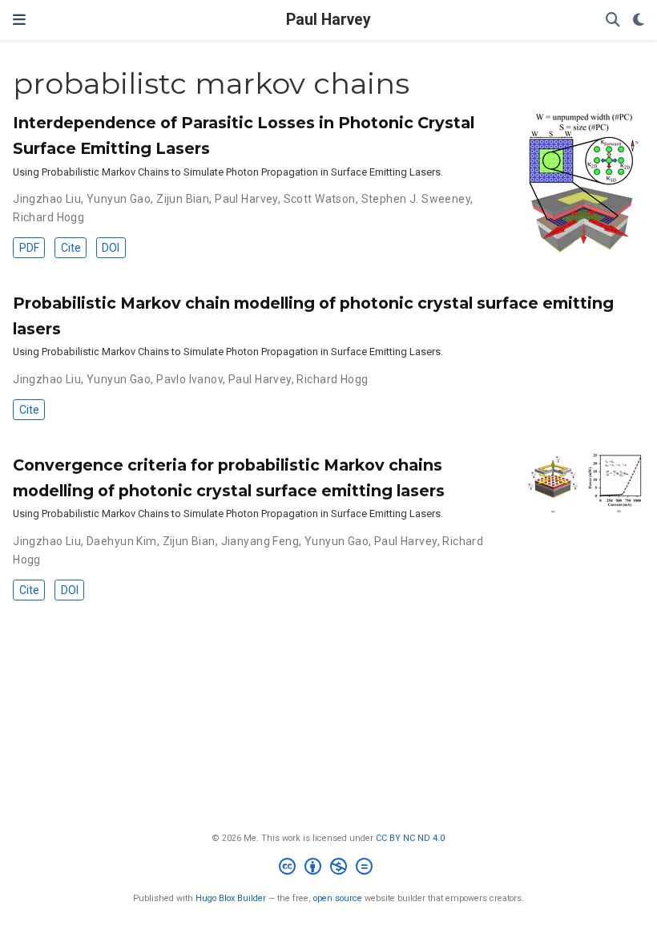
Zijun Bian (182, 198)
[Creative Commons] (329, 869)
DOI (110, 247)
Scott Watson (320, 198)
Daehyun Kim (122, 541)
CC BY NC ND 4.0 (410, 838)
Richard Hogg (48, 217)
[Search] (613, 20)
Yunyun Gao (119, 198)
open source (337, 898)
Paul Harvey (328, 19)
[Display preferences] (638, 20)
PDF (29, 247)
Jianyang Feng (260, 541)
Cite (71, 247)
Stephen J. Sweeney (416, 198)
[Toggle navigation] (19, 19)
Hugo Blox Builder (230, 898)
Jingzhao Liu (47, 198)
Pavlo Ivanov (189, 379)
